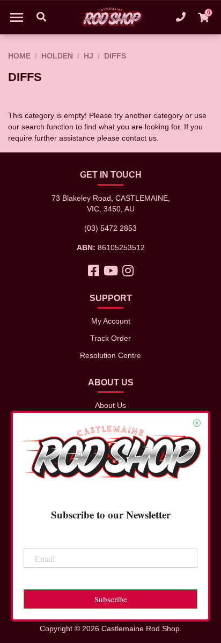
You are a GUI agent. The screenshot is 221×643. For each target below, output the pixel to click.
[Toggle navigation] (16, 17)
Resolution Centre (110, 355)
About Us (110, 405)
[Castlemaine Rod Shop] (110, 17)
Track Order (110, 338)
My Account (110, 321)
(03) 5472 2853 (110, 228)
